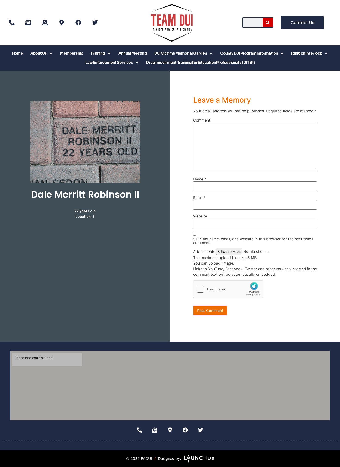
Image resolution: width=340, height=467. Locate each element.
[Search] (268, 22)
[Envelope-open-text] (28, 22)
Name (199, 179)
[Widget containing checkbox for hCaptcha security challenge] (228, 289)
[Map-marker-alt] (61, 22)
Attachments (204, 251)
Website (200, 216)
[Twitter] (95, 22)
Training (97, 53)
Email (199, 197)
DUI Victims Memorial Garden (180, 53)
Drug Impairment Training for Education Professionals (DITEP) (200, 62)
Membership (71, 53)
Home (17, 53)
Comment (201, 120)
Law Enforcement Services (109, 62)
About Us (38, 53)
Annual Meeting (132, 53)
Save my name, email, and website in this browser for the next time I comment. (253, 240)
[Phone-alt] (11, 22)
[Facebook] (78, 22)
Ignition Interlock (306, 53)
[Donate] (45, 22)
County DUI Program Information (249, 53)
